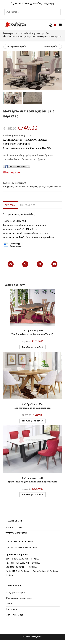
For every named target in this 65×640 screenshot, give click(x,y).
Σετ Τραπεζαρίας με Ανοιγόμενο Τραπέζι (32, 334)
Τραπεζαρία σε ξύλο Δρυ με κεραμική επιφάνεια (32, 481)
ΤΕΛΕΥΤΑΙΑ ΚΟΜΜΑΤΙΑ (17, 533)
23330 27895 (21, 3)
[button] (58, 70)
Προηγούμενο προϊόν (17, 46)
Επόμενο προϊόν (50, 46)
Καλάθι (9, 603)
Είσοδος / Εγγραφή (43, 3)
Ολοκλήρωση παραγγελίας (19, 598)
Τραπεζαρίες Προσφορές (49, 186)
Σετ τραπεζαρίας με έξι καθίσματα (32, 408)
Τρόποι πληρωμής (14, 615)
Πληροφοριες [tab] (27, 205)
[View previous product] (5, 46)
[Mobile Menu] (59, 24)
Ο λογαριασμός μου (15, 592)
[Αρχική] (4, 36)
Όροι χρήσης (12, 609)
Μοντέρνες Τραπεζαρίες (26, 186)
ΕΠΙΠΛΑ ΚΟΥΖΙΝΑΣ (15, 527)
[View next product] (60, 46)
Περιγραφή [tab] (10, 205)
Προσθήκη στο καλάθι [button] (32, 347)
